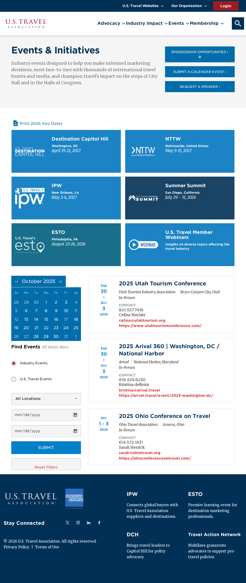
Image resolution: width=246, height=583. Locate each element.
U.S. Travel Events (36, 379)
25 (76, 328)
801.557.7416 (131, 310)
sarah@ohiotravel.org (139, 453)
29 (46, 336)
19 (16, 328)
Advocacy (108, 23)
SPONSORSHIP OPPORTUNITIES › (199, 52)
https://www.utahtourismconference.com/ (160, 326)
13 (26, 319)
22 (46, 328)
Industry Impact (144, 23)
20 (26, 328)
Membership (204, 23)
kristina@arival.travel (139, 390)
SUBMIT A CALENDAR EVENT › (199, 72)
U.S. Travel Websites (141, 6)
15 (46, 319)
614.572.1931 (131, 442)
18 (76, 319)
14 (36, 319)
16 (56, 319)
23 (56, 328)
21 (36, 328)
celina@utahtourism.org (142, 320)
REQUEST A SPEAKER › (200, 87)
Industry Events (33, 363)
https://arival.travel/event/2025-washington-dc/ (166, 395)
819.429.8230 (132, 380)
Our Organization (186, 6)
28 (36, 336)
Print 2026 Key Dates (41, 123)
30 (56, 336)
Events (176, 23)
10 (66, 310)
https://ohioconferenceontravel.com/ (155, 458)
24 (65, 328)
